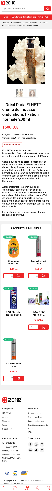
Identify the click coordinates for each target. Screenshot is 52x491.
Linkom (20, 484)
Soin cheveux (31, 138)
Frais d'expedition (35, 417)
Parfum (5, 425)
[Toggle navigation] (48, 3)
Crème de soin (8, 138)
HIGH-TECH (6, 413)
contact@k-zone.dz (10, 451)
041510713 (10, 443)
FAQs (30, 432)
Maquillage (6, 421)
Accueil (6, 23)
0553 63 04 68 (11, 447)
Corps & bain (7, 429)
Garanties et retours (36, 421)
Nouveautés (16, 23)
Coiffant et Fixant (28, 134)
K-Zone (21, 481)
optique (5, 417)
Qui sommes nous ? (36, 413)
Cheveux (16, 134)
